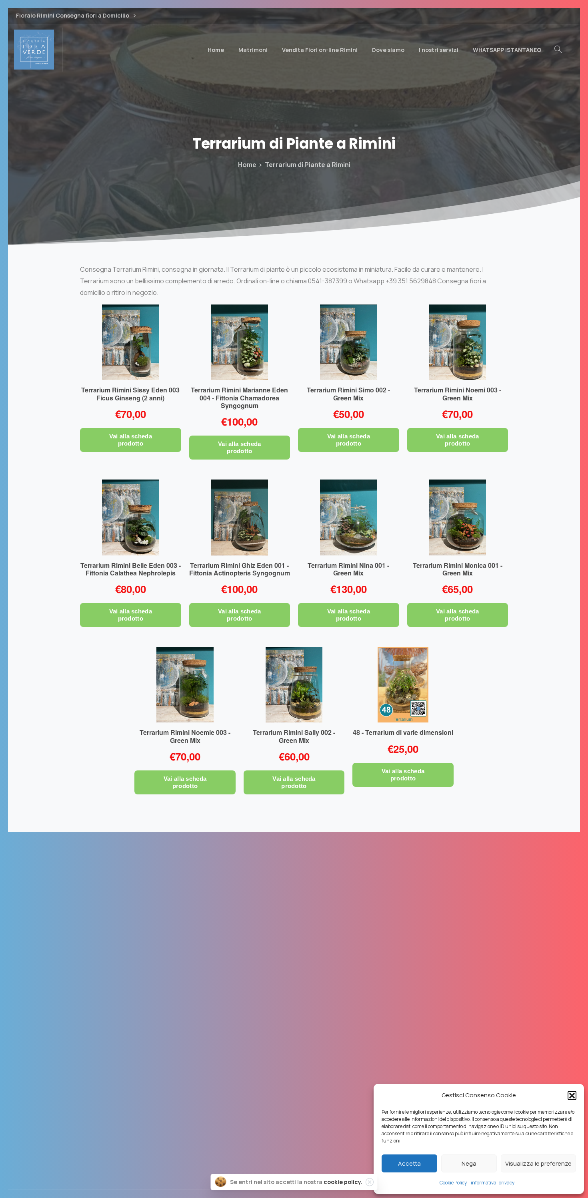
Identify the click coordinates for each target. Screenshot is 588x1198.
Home (247, 164)
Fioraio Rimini (293, 1047)
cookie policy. (343, 1182)
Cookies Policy (294, 1101)
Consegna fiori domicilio (294, 1083)
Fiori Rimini (294, 1029)
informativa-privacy (492, 1182)
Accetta (409, 1163)
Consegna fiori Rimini (294, 1065)
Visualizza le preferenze (538, 1163)
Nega (469, 1163)
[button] (572, 1095)
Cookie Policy (453, 1182)
